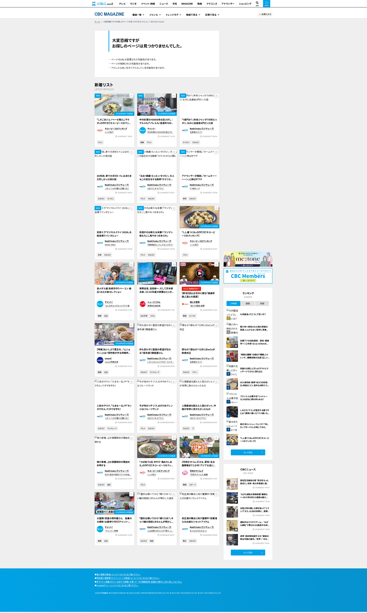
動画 (199, 3)
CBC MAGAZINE (109, 14)
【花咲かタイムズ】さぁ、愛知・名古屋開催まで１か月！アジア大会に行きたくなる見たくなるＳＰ (199, 465)
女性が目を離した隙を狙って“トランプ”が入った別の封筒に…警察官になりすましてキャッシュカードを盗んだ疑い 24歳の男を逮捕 (254, 512)
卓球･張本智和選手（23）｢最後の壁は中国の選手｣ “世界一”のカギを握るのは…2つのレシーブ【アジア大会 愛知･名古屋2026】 (254, 540)
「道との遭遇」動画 (197, 306)
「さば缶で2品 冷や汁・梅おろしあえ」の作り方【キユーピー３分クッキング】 (156, 465)
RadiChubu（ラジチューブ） (202, 128)
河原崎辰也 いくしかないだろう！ (160, 245)
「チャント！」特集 (111, 531)
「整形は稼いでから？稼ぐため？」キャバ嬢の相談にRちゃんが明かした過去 (156, 522)
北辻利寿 (143, 316)
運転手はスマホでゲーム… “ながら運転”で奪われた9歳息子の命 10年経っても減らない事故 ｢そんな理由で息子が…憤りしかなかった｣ (254, 528)
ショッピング (245, 3)
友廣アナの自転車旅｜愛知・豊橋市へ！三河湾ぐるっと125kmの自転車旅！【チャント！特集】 (254, 343)
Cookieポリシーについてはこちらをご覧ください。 (117, 585)
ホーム (97, 22)
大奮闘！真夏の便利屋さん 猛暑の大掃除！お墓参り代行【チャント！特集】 (114, 522)
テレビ (122, 3)
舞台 (184, 541)
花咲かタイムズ (196, 471)
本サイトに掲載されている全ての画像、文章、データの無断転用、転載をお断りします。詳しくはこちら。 (139, 582)
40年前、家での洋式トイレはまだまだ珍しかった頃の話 (114, 177)
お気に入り (266, 14)
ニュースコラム (153, 302)
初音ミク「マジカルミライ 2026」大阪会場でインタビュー (114, 234)
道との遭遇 (195, 302)
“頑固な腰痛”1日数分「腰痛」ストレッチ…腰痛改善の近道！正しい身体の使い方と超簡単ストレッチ (254, 357)
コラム (152, 316)
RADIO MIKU (110, 245)
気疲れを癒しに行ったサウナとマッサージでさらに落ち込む (254, 370)
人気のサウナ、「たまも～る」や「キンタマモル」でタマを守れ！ (114, 407)
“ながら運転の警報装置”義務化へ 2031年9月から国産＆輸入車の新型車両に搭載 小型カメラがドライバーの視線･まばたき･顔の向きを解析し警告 (254, 500)
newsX (108, 358)
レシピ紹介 (109, 132)
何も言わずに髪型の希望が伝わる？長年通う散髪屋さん (155, 351)
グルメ (100, 142)
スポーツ (192, 485)
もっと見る (248, 452)
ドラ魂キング (195, 188)
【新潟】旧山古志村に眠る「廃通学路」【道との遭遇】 (198, 295)
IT (193, 428)
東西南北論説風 (153, 306)
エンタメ (192, 316)
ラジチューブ (154, 372)
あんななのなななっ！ (198, 531)
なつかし (110, 199)
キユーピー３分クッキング (116, 128)
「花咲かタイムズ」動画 (199, 474)
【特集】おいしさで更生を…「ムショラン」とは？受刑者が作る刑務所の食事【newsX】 (114, 353)
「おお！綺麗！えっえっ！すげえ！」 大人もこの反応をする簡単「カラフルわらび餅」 (156, 179)
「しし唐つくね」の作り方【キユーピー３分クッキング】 (198, 234)
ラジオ (133, 3)
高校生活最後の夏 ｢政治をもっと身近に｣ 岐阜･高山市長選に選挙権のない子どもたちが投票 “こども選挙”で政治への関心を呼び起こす (254, 486)
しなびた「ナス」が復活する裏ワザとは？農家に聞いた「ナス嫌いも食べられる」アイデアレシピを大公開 (255, 414)
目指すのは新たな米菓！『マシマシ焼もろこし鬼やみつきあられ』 (156, 234)
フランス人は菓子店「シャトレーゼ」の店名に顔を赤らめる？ (254, 398)
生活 (106, 316)
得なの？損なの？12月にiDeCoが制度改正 (198, 351)
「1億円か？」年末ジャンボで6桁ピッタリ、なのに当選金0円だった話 (199, 121)
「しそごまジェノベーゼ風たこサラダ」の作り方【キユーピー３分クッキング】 (114, 123)
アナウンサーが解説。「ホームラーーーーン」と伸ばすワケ (199, 177)
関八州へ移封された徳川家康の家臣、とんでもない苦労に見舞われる (254, 330)
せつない (186, 142)
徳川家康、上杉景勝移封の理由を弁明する (113, 464)
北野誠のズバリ (196, 132)
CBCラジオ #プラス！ (155, 188)
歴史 (109, 485)
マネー (194, 372)
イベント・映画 (148, 3)
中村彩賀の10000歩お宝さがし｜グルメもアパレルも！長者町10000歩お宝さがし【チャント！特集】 (156, 123)
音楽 (99, 255)
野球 (184, 199)
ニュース (163, 3)
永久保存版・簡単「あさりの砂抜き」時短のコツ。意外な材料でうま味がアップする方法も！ (254, 385)
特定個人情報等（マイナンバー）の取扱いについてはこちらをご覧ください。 (128, 578)
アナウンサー (227, 3)
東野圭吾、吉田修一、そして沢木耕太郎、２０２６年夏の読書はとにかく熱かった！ (156, 292)
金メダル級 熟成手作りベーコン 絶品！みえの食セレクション (114, 290)
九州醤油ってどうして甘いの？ (253, 314)
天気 (174, 3)
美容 (151, 541)
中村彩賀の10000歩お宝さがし (160, 132)
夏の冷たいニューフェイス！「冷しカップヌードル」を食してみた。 (254, 425)
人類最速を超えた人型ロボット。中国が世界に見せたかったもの (199, 407)
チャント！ (151, 128)
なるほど (195, 142)
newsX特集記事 (111, 362)
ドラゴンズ (211, 3)
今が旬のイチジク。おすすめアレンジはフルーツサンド (156, 407)
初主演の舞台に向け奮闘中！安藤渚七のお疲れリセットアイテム (199, 520)
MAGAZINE (187, 3)
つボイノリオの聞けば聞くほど (117, 188)
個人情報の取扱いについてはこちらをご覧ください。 (118, 574)
